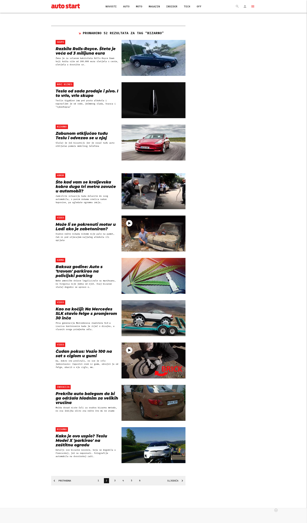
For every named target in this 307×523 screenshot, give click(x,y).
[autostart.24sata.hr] (65, 6)
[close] (276, 510)
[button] (251, 6)
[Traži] (237, 6)
